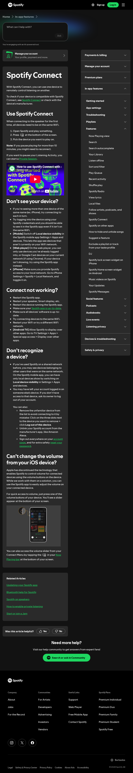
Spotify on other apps (101, 225)
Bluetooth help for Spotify (21, 592)
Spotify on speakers (17, 599)
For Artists (44, 699)
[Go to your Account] (63, 55)
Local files (94, 203)
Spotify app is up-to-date (46, 308)
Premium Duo (107, 707)
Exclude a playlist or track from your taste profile (104, 245)
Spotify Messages (99, 291)
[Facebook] (32, 743)
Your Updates (96, 285)
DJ (90, 253)
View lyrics (95, 197)
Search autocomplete (101, 148)
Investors (43, 722)
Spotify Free (106, 729)
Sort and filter (97, 166)
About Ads (70, 767)
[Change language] (93, 4)
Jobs (10, 707)
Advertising (45, 714)
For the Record (16, 714)
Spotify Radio (96, 191)
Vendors (43, 729)
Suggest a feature (99, 238)
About (11, 699)
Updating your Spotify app (21, 585)
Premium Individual (110, 699)
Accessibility (83, 767)
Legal (10, 767)
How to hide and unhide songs (106, 231)
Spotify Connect (31, 100)
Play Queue (95, 173)
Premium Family (108, 714)
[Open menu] (123, 5)
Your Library (96, 154)
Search (93, 142)
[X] (22, 743)
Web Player (75, 707)
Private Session (28, 158)
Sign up (101, 4)
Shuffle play (96, 185)
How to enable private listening (24, 606)
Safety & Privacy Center (26, 767)
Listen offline (96, 160)
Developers (45, 707)
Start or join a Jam (16, 613)
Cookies (58, 767)
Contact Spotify (77, 722)
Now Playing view (99, 136)
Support (73, 699)
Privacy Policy (46, 767)
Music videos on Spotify (102, 279)
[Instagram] (12, 743)
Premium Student (109, 722)
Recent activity (97, 179)
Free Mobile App (78, 714)
